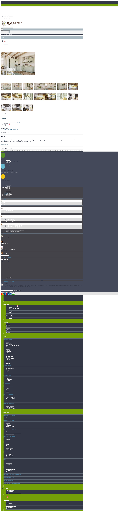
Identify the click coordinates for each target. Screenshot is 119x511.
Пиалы (7, 352)
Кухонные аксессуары (9, 403)
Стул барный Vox (9, 277)
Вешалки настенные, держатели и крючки (13, 432)
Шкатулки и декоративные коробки (12, 474)
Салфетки (8, 332)
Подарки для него (10, 490)
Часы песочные (9, 464)
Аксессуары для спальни (9, 436)
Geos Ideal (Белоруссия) (15, 122)
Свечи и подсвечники (9, 480)
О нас (7, 502)
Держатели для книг (10, 426)
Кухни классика (7, 140)
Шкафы (7, 125)
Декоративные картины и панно (12, 471)
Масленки (8, 350)
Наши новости (9, 503)
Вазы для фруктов (9, 344)
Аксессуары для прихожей (10, 429)
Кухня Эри (8, 162)
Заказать (5, 144)
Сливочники (8, 380)
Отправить (17, 290)
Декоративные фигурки (10, 469)
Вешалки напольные (10, 431)
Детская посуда (7, 383)
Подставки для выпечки (10, 354)
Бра (9, 309)
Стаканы (7, 390)
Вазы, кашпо (8, 417)
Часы (5, 459)
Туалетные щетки (9, 449)
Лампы (10, 312)
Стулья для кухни (8, 233)
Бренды (5, 195)
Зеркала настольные (10, 456)
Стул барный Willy (9, 278)
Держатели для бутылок (10, 398)
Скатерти (8, 326)
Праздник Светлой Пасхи (6, 238)
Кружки (7, 369)
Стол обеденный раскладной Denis (12, 224)
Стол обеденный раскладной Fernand (13, 228)
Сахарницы (8, 370)
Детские (6, 115)
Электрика (8, 315)
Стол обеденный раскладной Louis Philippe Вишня (15, 230)
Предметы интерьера (9, 466)
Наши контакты (7, 192)
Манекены (8, 439)
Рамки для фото (9, 470)
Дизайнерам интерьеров (11, 506)
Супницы (7, 360)
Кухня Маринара (9, 194)
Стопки (7, 392)
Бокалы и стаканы (8, 386)
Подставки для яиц (9, 356)
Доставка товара (9, 507)
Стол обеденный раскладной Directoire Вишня (14, 225)
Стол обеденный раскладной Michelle (13, 231)
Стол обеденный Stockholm (11, 220)
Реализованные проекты (11, 504)
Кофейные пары (9, 379)
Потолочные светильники (14, 308)
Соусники (8, 359)
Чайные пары (8, 371)
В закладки (4, 148)
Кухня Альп (8, 186)
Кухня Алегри (8, 185)
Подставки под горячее (10, 408)
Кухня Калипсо (8, 191)
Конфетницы (8, 346)
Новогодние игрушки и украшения (12, 483)
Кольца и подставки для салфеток (12, 345)
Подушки (8, 324)
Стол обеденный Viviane (10, 221)
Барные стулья (7, 257)
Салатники (8, 357)
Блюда (7, 342)
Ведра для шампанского (10, 397)
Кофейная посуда (8, 375)
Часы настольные (9, 463)
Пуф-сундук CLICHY (4, 218)
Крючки (7, 446)
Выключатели (12, 316)
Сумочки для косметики (11, 330)
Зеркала (6, 451)
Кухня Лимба (8, 193)
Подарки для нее (9, 491)
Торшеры (11, 311)
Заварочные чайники (10, 368)
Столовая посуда (8, 339)
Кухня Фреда (8, 196)
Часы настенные (9, 461)
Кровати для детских (10, 118)
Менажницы (8, 351)
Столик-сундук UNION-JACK (6, 226)
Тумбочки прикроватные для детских (13, 119)
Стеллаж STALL (4, 202)
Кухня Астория (8, 188)
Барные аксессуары (8, 394)
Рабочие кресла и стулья (10, 123)
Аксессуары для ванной (9, 442)
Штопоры (8, 400)
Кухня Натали (8, 195)
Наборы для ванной (9, 448)
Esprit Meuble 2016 (4, 243)
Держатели (8, 445)
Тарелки (7, 361)
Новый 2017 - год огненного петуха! (8, 249)
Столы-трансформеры (5, 255)
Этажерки (8, 363)
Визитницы (8, 423)
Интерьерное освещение (11, 305)
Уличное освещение (10, 314)
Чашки (7, 372)
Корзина (5, 194)
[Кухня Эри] (18, 80)
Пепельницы (8, 425)
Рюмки (7, 389)
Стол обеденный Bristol (10, 219)
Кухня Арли (8, 187)
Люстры (10, 307)
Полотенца (8, 329)
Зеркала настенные (9, 455)
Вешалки (7, 444)
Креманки (8, 347)
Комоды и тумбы (9, 120)
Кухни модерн (7, 165)
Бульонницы (8, 343)
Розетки (10, 318)
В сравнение (10, 148)
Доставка (6, 190)
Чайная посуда (7, 365)
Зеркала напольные (9, 454)
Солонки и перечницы (10, 358)
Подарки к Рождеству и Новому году (13, 493)
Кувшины (8, 349)
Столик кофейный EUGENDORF (7, 210)
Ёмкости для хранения (10, 406)
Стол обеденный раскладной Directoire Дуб (14, 226)
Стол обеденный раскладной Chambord (13, 223)
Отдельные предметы (10, 133)
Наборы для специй (9, 407)
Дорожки (8, 325)
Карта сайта (6, 193)
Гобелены (8, 328)
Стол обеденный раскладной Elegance (13, 227)
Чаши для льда (9, 399)
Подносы (8, 353)
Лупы (7, 424)
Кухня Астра (8, 160)
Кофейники (8, 378)
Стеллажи (8, 126)
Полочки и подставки (9, 477)
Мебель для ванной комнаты (11, 129)
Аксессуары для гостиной (10, 415)
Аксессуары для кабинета (10, 420)
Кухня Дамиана (9, 189)
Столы (5, 199)
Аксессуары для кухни (9, 281)
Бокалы (7, 388)
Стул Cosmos (8, 253)
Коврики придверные (10, 434)
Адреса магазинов (10, 508)
